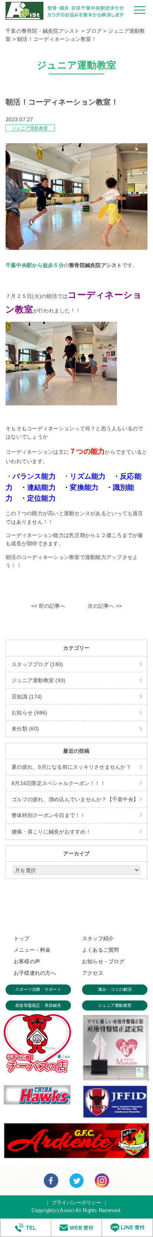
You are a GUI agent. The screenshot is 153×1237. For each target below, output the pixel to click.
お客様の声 (27, 961)
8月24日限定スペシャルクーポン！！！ (58, 783)
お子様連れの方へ (35, 973)
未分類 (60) (25, 729)
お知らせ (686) (30, 713)
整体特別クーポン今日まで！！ (49, 815)
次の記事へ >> (105, 606)
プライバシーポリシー (76, 1202)
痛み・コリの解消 (114, 989)
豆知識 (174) (27, 697)
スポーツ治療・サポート (38, 989)
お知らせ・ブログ (103, 961)
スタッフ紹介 (98, 938)
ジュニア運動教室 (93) (38, 680)
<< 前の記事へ (48, 606)
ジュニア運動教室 (30, 128)
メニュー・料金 (32, 950)
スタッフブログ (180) (37, 664)
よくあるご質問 (100, 950)
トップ (22, 938)
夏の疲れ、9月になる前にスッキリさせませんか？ (71, 767)
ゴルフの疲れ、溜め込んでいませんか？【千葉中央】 (75, 799)
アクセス (92, 973)
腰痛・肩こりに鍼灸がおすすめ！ (51, 832)
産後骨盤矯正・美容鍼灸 (38, 1005)
